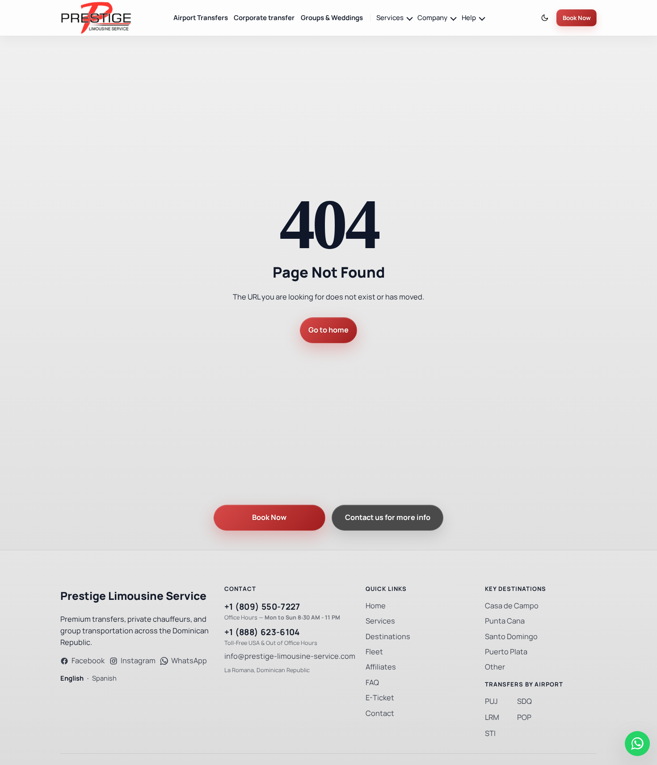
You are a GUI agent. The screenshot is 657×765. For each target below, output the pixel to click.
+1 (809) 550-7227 (262, 606)
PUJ (491, 701)
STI (490, 733)
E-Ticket (380, 698)
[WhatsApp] (637, 743)
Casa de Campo (512, 606)
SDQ (524, 701)
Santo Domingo (511, 636)
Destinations (388, 636)
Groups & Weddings (332, 17)
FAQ (372, 682)
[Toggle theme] (545, 18)
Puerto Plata (506, 652)
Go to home (328, 330)
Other (495, 667)
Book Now (577, 18)
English (72, 678)
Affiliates (381, 667)
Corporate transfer (264, 17)
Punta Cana (505, 621)
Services (380, 621)
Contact (380, 713)
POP (524, 717)
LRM (492, 717)
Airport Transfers (200, 17)
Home (376, 606)
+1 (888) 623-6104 (262, 632)
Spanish (104, 678)
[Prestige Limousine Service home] (96, 18)
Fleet (374, 652)
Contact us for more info (387, 517)
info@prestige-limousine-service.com (289, 656)
